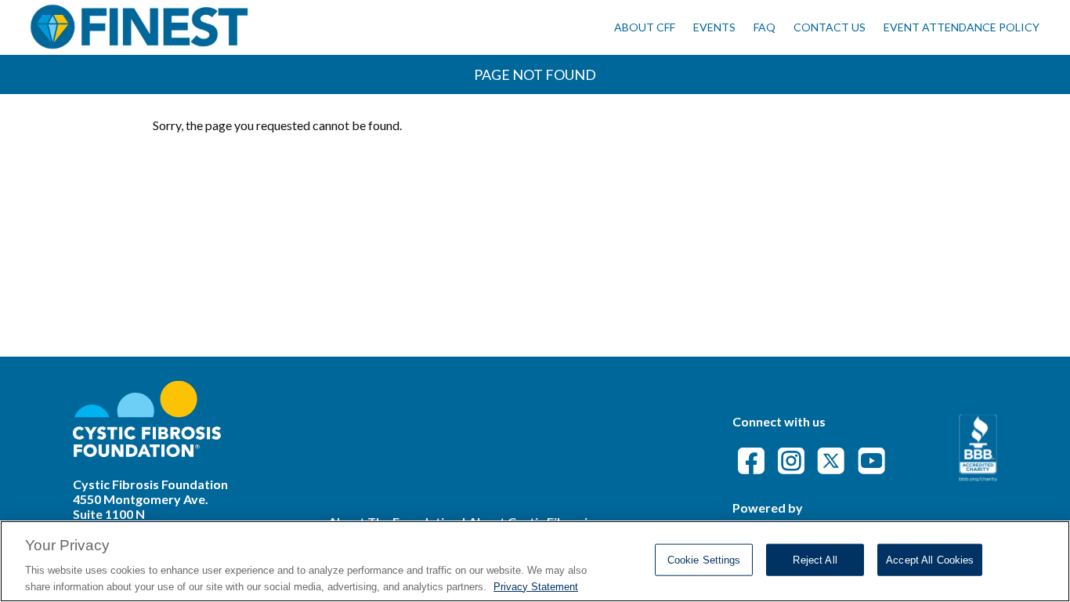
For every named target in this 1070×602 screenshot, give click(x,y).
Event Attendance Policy (961, 27)
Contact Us (829, 27)
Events (714, 27)
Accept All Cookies (930, 560)
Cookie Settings (704, 560)
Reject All (815, 560)
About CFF (644, 27)
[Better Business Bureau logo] (978, 476)
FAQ (764, 27)
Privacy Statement (535, 586)
